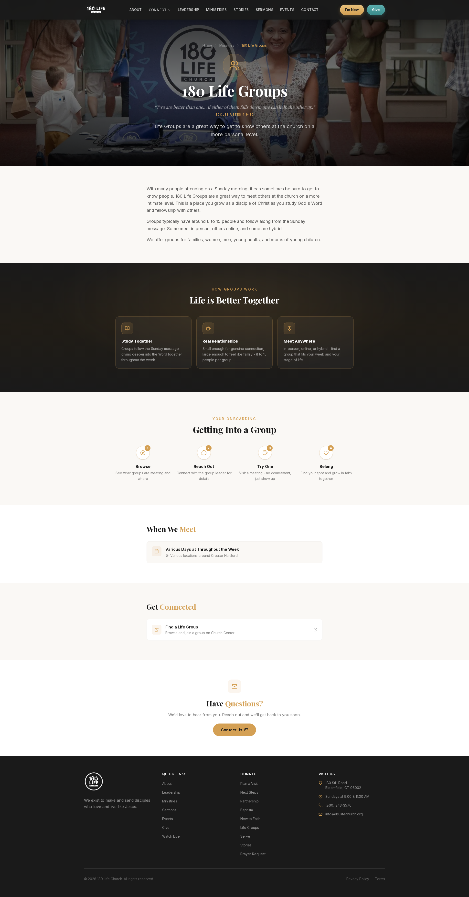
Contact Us (231, 729)
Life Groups (249, 827)
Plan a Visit (249, 783)
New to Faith (250, 819)
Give (376, 10)
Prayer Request (253, 854)
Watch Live (171, 836)
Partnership (249, 801)
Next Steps (249, 792)
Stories (241, 10)
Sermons (264, 10)
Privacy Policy (357, 879)
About (135, 10)
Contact (310, 10)
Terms (380, 879)
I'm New (352, 10)
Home (207, 45)
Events (287, 10)
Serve (245, 836)
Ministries (216, 10)
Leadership (188, 10)
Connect (158, 10)
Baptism (246, 810)
